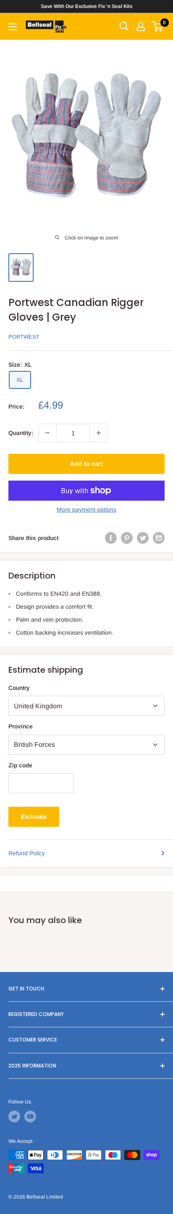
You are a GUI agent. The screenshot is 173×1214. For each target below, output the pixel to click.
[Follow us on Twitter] (14, 1116)
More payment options (86, 509)
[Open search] (124, 26)
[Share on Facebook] (111, 537)
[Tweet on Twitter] (143, 537)
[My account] (140, 26)
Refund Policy (26, 853)
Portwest (23, 337)
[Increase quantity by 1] (98, 433)
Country (19, 687)
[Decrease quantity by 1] (47, 433)
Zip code (20, 765)
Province (20, 726)
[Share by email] (159, 537)
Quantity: (20, 433)
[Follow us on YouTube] (30, 1116)
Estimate (34, 816)
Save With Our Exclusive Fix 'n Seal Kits (86, 6)
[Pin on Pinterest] (127, 537)
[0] (157, 26)
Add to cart (86, 463)
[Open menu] (12, 26)
